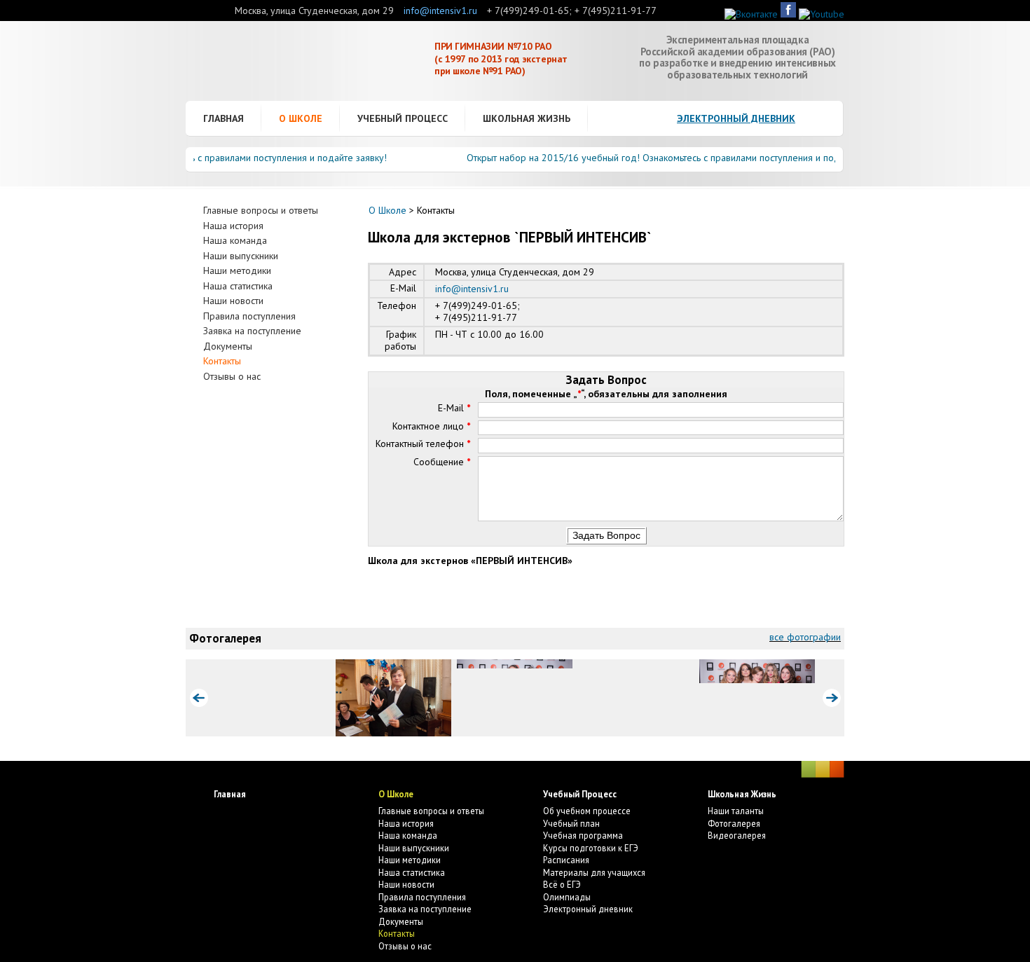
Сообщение (441, 461)
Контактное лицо (431, 426)
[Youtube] (821, 14)
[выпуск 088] (393, 697)
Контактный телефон (423, 443)
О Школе (387, 210)
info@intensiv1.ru (440, 10)
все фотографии (805, 637)
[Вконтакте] (751, 14)
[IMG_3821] (636, 697)
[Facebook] (788, 14)
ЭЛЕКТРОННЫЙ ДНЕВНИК (736, 118)
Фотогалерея (225, 638)
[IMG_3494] (757, 697)
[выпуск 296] (272, 697)
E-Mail (454, 407)
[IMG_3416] (514, 697)
